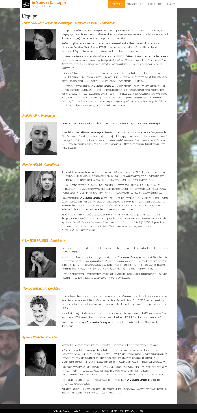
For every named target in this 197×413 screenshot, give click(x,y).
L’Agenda (171, 4)
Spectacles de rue (135, 4)
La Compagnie (116, 4)
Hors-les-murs (155, 4)
